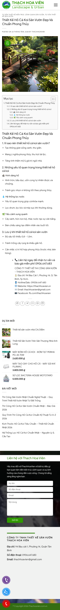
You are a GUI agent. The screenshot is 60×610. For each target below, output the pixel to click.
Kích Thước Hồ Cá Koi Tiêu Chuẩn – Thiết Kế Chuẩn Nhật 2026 (28, 425)
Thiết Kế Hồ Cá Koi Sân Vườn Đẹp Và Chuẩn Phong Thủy (30, 103)
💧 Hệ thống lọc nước (22, 115)
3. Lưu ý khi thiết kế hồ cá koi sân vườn (25, 120)
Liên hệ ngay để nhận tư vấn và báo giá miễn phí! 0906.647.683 (29, 125)
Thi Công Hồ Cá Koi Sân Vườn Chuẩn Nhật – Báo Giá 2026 (28, 408)
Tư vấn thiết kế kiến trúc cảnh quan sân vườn (23, 15)
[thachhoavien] (25, 5)
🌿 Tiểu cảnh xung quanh (23, 118)
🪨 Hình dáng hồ (19, 112)
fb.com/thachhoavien (40, 293)
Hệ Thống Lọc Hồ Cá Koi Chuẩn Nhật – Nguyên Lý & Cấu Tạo (28, 434)
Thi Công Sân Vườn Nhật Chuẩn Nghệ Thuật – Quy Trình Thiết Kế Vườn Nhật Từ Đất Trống (27, 399)
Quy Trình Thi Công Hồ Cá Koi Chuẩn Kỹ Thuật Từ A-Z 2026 (29, 417)
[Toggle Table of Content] (52, 99)
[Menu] (55, 5)
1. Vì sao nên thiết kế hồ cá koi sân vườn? (25, 106)
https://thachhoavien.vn (39, 286)
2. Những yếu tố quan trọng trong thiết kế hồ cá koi (30, 109)
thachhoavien (38, 32)
